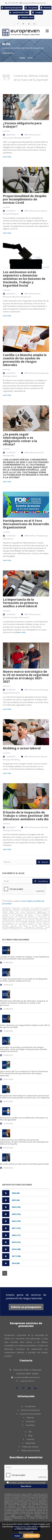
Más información (31, 1536)
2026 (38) (15, 1193)
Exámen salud (28, 17)
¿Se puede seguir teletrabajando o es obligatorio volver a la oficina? (20, 439)
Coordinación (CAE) (20, 12)
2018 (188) (16, 1249)
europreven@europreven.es (34, 3)
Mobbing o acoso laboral (22, 748)
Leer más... (7, 156)
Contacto (30, 1439)
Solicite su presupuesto (26, 1307)
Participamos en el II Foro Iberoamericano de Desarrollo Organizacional (26, 524)
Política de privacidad (30, 1450)
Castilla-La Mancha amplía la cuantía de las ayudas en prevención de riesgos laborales (25, 360)
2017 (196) (16, 1256)
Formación (30, 1421)
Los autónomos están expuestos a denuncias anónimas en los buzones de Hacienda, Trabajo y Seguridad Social (24, 278)
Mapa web (30, 1443)
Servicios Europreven (30, 1410)
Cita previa (32, 7)
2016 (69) (15, 1263)
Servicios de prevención (30, 1414)
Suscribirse (43, 881)
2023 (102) (16, 1214)
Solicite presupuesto (13, 7)
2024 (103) (16, 1207)
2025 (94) (15, 1200)
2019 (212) (16, 1242)
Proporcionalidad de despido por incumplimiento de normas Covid (25, 199)
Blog (30, 1435)
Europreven (30, 1406)
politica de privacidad (36, 1482)
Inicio (22, 57)
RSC (30, 1431)
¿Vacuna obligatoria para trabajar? (22, 125)
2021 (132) (16, 1228)
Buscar (44, 862)
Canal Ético (30, 1425)
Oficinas (30, 1417)
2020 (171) (16, 1235)
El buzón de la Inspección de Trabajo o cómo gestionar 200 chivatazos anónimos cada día (26, 815)
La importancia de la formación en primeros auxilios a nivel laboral (20, 602)
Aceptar (17, 1536)
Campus (38, 12)
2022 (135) (16, 1221)
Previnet (47, 7)
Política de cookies (30, 1446)
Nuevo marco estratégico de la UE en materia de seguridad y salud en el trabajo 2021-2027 (26, 677)
